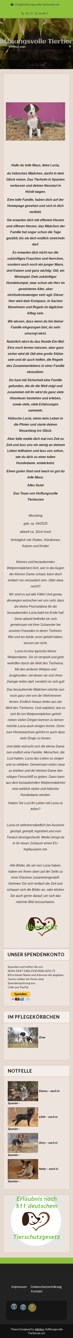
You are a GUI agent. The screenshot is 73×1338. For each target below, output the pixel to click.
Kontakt (36, 1291)
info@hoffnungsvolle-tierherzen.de (37, 4)
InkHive (39, 1329)
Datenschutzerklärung (46, 1286)
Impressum (19, 1286)
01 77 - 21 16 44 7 (37, 13)
